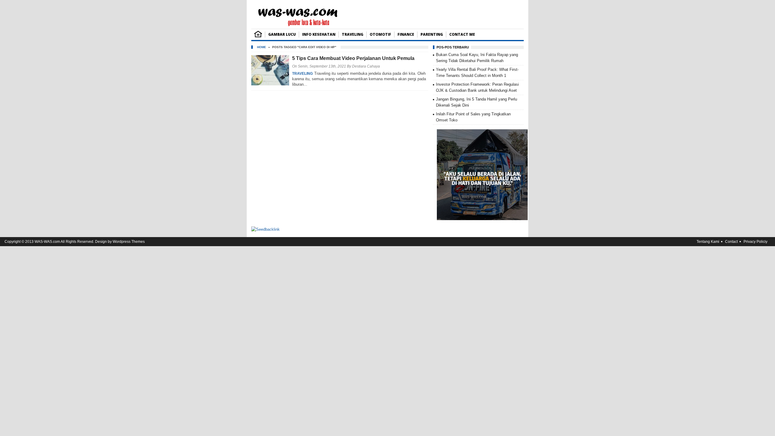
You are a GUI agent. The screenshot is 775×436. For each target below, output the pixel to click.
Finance (405, 34)
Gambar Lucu (282, 34)
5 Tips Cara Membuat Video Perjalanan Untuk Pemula (353, 58)
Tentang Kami (708, 241)
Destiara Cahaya (366, 66)
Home (261, 47)
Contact (731, 241)
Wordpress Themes (129, 241)
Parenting (431, 34)
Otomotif (380, 34)
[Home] (258, 35)
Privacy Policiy (755, 241)
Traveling (352, 34)
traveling (302, 73)
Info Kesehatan (318, 34)
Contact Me (462, 34)
